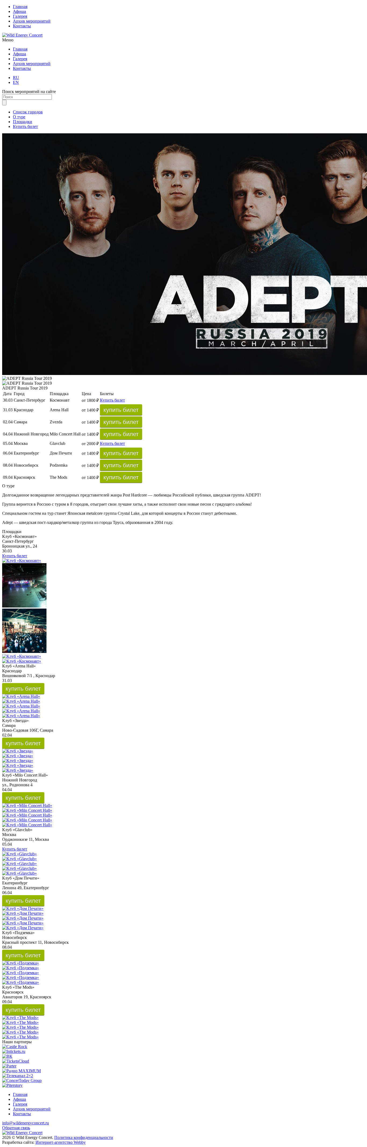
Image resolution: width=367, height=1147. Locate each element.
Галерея (20, 16)
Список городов (28, 112)
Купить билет (25, 126)
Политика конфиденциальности (83, 1137)
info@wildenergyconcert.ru (25, 1123)
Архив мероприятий (32, 21)
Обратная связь (16, 1127)
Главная (20, 6)
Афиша (19, 11)
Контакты (22, 26)
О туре (19, 117)
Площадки (22, 121)
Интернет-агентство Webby (60, 1142)
